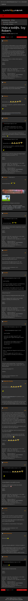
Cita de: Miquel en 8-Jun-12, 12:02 (10, 218)
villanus (5, 96)
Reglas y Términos (13, 598)
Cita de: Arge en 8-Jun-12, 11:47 (10, 123)
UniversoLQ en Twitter (7, 205)
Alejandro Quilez (8, 381)
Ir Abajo (3, 37)
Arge (4, 82)
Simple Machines (15, 599)
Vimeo (23, 206)
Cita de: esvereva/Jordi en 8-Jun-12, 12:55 (12, 278)
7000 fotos (4, 208)
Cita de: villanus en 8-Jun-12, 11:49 (11, 139)
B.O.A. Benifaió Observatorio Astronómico (11, 208)
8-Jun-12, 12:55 (4, 252)
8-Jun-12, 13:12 (4, 383)
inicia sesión (24, 2)
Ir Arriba (3, 589)
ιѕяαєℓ (15, 22)
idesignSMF (21, 599)
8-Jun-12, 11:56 (4, 120)
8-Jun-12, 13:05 (4, 323)
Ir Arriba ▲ (19, 598)
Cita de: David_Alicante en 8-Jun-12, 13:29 (12, 562)
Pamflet (5, 41)
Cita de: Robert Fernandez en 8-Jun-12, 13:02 (13, 327)
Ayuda (8, 598)
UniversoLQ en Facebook (17, 205)
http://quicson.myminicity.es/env (8, 396)
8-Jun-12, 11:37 (4, 42)
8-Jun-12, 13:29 (4, 535)
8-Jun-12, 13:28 (4, 510)
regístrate (4, 4)
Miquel (5, 177)
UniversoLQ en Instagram (7, 206)
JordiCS (5, 250)
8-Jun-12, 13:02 (4, 274)
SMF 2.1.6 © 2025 (8, 599)
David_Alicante (7, 533)
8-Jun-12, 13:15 (4, 410)
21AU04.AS (20, 74)
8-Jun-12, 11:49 (4, 98)
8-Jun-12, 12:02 (4, 179)
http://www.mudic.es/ (6, 114)
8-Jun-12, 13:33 (4, 558)
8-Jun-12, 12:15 (4, 215)
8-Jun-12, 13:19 (4, 464)
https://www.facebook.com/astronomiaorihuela (11, 112)
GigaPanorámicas (10, 208)
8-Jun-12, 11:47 (4, 84)
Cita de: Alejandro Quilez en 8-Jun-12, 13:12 (12, 468)
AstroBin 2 (19, 206)
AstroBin (15, 206)
